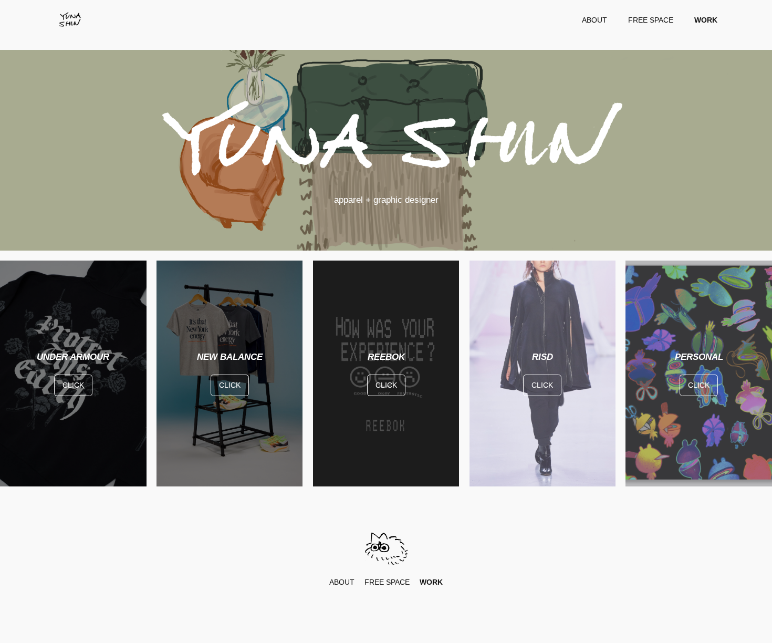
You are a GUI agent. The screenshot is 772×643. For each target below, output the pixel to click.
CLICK (73, 385)
